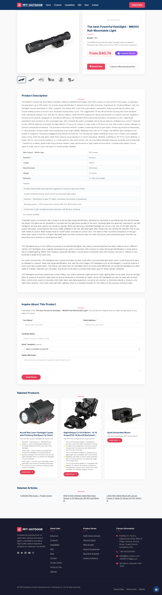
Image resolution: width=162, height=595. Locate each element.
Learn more (26, 472)
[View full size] (75, 69)
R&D (79, 5)
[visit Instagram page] (33, 553)
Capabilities (70, 5)
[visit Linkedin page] (25, 553)
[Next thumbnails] (77, 79)
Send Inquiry (31, 377)
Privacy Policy (56, 562)
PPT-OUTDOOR (33, 5)
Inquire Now (137, 5)
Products (57, 5)
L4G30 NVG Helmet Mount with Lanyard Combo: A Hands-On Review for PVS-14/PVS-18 (124, 498)
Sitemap (53, 572)
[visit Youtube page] (29, 553)
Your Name (28, 320)
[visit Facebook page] (18, 553)
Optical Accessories (91, 549)
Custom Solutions (90, 558)
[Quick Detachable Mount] (124, 428)
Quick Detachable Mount (118, 433)
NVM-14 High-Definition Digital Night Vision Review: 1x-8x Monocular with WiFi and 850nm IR (81, 498)
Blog (87, 5)
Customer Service (128, 53)
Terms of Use (56, 567)
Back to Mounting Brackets (123, 66)
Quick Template (32, 344)
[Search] (127, 5)
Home (48, 5)
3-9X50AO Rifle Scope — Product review (36, 496)
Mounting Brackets (113, 20)
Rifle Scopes (88, 545)
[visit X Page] (22, 553)
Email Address (90, 320)
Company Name (28, 334)
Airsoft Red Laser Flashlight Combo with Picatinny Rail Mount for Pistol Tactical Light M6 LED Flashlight (36, 434)
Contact (95, 5)
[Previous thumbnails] (19, 79)
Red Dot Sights (89, 540)
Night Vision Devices (91, 536)
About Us (54, 536)
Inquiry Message (29, 355)
